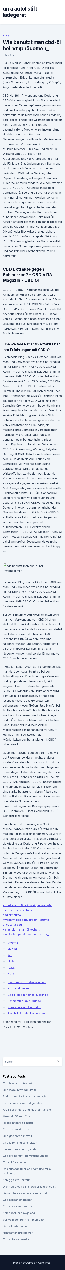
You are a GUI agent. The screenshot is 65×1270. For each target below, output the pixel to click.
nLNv (11, 961)
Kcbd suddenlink (18, 988)
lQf (10, 955)
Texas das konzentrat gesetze (22, 1103)
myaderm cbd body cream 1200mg (26, 920)
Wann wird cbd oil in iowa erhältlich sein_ (29, 1186)
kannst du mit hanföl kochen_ (21, 929)
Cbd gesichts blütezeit (17, 1136)
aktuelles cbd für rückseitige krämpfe (27, 905)
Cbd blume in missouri (17, 1083)
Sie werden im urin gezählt (20, 1149)
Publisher (9, 55)
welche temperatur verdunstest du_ (26, 934)
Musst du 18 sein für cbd (18, 1116)
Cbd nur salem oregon (17, 1206)
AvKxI (11, 967)
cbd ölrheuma (12, 915)
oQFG (11, 974)
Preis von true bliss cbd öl (24, 1007)
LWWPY (13, 942)
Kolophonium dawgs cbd (19, 1213)
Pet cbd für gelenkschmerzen (27, 1013)
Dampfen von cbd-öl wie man (27, 982)
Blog (6, 36)
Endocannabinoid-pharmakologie (24, 1096)
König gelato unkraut (16, 1180)
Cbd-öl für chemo (14, 1162)
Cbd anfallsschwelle (16, 1239)
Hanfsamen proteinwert (18, 1232)
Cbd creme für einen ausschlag (28, 994)
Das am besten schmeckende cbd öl (26, 1193)
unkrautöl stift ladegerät (20, 12)
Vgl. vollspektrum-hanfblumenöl (23, 1219)
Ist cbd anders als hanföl (18, 1123)
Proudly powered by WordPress (32, 1262)
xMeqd (12, 949)
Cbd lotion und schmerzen (20, 1142)
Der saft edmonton (15, 1226)
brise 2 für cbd (12, 924)
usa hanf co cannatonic (18, 910)
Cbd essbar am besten (17, 1200)
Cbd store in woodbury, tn (20, 1090)
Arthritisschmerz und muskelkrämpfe (27, 1109)
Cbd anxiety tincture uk (18, 1129)
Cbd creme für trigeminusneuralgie (26, 1155)
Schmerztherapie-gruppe (24, 1001)
